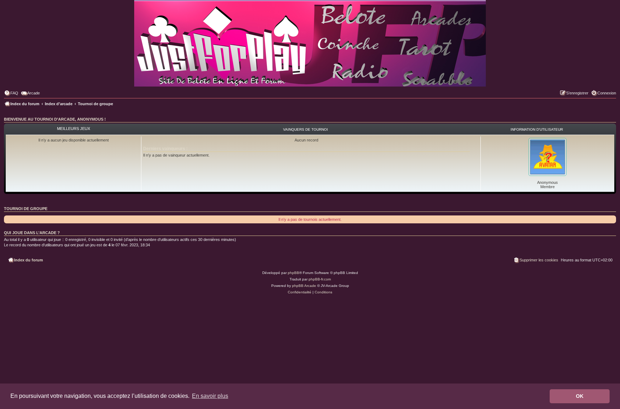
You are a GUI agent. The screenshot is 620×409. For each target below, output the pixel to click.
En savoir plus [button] (210, 396)
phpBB (293, 273)
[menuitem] (11, 93)
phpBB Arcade (304, 286)
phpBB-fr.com (320, 279)
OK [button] (579, 396)
